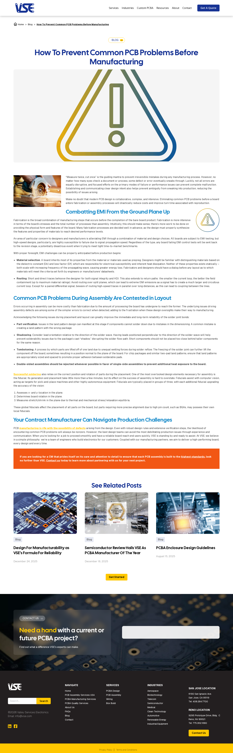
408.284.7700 (200, 701)
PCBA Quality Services (76, 703)
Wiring (109, 699)
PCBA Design (113, 690)
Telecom (151, 699)
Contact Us (199, 733)
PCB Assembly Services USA (80, 695)
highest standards (193, 456)
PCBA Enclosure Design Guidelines (185, 547)
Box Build (111, 703)
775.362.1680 (200, 723)
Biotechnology (154, 695)
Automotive (153, 715)
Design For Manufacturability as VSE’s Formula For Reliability (41, 550)
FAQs (68, 711)
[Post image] (45, 513)
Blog (30, 24)
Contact (69, 719)
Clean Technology (156, 711)
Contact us (53, 460)
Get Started (116, 577)
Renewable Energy (156, 719)
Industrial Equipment (157, 723)
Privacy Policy (105, 750)
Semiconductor (155, 703)
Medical (151, 707)
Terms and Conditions (126, 749)
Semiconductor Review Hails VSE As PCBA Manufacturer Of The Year (115, 550)
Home (20, 24)
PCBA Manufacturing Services (80, 699)
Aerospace (153, 690)
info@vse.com (23, 716)
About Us (69, 707)
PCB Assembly (113, 695)
